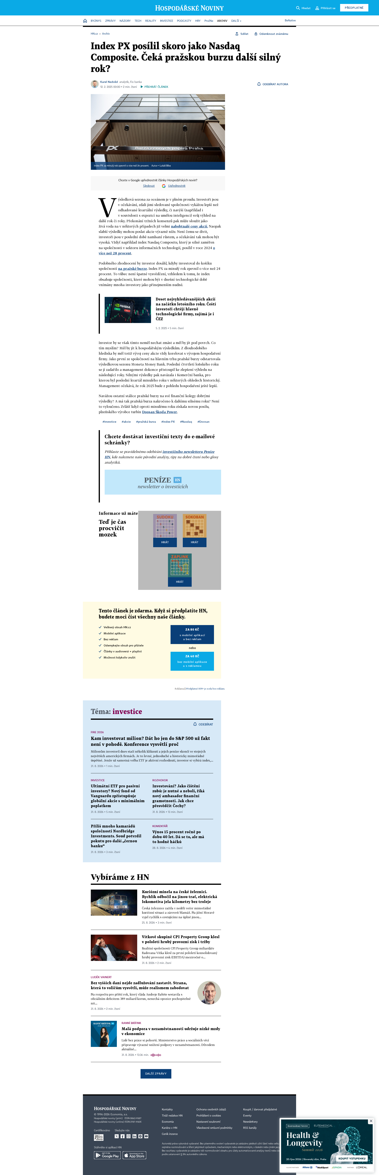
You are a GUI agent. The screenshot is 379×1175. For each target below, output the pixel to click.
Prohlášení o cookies (208, 1115)
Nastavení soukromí (208, 1121)
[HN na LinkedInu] (134, 1136)
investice (127, 712)
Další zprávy (155, 1073)
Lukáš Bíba (165, 166)
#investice (109, 421)
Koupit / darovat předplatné (260, 1109)
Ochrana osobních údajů (211, 1109)
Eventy (247, 1115)
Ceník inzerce (170, 1134)
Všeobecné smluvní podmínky (214, 1128)
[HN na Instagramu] (128, 1136)
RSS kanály (250, 1128)
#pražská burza (146, 421)
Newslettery (250, 1121)
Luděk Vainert (101, 977)
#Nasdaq (186, 421)
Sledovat (149, 186)
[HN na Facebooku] (123, 1136)
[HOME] (85, 21)
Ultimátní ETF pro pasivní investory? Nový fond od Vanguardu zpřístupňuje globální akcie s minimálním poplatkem (117, 796)
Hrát (165, 542)
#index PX (168, 421)
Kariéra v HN (169, 1128)
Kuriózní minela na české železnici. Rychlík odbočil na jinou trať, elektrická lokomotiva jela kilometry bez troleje (179, 897)
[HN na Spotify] (140, 1136)
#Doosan (203, 421)
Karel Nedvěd (109, 81)
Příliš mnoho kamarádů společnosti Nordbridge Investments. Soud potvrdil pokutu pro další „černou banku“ (116, 836)
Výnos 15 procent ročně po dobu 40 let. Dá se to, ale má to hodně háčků (178, 837)
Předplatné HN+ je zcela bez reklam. (205, 688)
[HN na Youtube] (146, 1136)
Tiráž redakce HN (172, 1115)
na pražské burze (132, 268)
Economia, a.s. (119, 1114)
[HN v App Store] (134, 1155)
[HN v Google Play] (107, 1155)
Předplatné (354, 7)
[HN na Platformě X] (117, 1136)
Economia (168, 1121)
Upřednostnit (177, 186)
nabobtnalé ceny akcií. (189, 226)
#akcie (126, 421)
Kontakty (167, 1109)
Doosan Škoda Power (159, 412)
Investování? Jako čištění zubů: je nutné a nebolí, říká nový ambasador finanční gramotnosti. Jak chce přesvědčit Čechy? (178, 796)
